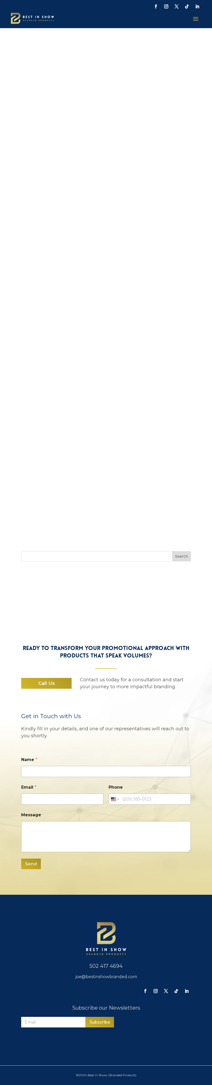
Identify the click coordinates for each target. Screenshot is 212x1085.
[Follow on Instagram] (166, 6)
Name (29, 759)
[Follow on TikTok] (187, 6)
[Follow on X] (176, 6)
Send (31, 863)
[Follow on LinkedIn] (197, 6)
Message (31, 814)
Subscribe (99, 1022)
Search (181, 556)
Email (28, 787)
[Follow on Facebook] (156, 6)
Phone (116, 787)
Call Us (46, 683)
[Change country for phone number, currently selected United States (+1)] (115, 799)
